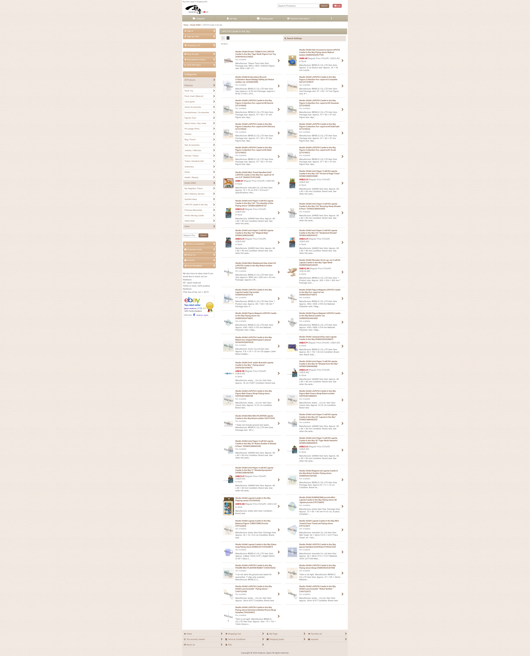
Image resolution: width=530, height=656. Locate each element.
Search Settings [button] (294, 38)
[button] (331, 19)
